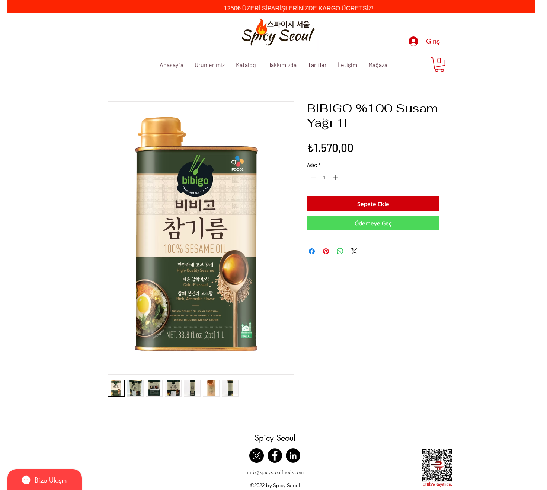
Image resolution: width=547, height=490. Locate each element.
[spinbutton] (324, 177)
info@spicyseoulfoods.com (275, 472)
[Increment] (336, 177)
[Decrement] (312, 177)
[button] (439, 64)
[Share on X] (354, 251)
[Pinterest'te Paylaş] (326, 251)
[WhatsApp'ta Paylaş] (340, 251)
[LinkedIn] (293, 455)
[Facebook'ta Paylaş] (311, 251)
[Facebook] (275, 455)
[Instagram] (256, 455)
